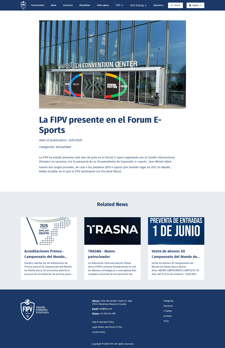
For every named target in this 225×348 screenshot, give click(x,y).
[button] (119, 5)
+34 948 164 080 (104, 313)
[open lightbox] (112, 64)
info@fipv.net (102, 309)
